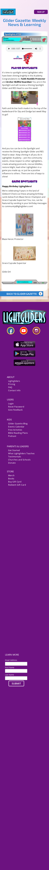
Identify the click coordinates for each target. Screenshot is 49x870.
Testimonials (14, 457)
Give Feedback (15, 410)
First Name (9, 667)
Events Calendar (16, 427)
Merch (11, 475)
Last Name (9, 675)
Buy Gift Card (14, 482)
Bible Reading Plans (18, 433)
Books (11, 479)
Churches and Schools (19, 460)
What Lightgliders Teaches (21, 453)
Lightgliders (14, 381)
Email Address (12, 660)
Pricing (11, 384)
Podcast (12, 436)
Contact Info (14, 390)
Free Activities (15, 430)
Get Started (14, 450)
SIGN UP (41, 12)
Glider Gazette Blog (18, 424)
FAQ (10, 387)
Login (11, 404)
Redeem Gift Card (17, 485)
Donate (12, 463)
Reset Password (16, 407)
